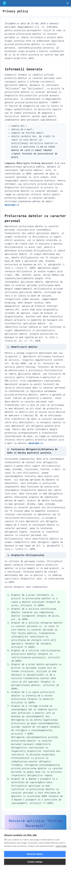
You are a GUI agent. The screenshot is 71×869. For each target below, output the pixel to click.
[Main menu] (67, 3)
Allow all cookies (35, 854)
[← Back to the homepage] (5, 3)
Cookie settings (34, 862)
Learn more (61, 846)
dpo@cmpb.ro (12, 204)
